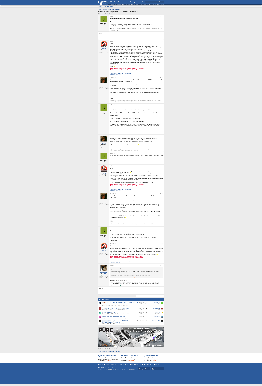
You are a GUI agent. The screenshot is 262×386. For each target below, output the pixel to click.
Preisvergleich (133, 2)
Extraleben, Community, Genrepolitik (118, 305)
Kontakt (105, 369)
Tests (115, 2)
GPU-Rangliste (153, 4)
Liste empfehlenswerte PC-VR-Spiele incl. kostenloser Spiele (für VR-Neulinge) (116, 321)
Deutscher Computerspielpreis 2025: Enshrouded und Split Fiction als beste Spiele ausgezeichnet (120, 303)
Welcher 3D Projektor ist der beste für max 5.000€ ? (116, 308)
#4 (162, 104)
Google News (130, 364)
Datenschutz (100, 370)
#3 (162, 77)
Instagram (138, 364)
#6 (162, 153)
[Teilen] (160, 16)
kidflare (103, 309)
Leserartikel (106, 6)
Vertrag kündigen (125, 369)
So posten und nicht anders (115, 74)
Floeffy (159, 322)
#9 (162, 228)
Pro (105, 273)
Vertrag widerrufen (117, 369)
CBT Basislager (128, 73)
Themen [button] (120, 2)
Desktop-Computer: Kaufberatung (120, 313)
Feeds (101, 364)
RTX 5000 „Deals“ (126, 4)
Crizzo (103, 305)
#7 (162, 165)
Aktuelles (100, 6)
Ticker (111, 2)
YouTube (157, 364)
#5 (162, 136)
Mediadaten (110, 369)
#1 (162, 16)
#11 (162, 265)
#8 (162, 193)
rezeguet (104, 318)
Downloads (126, 2)
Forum (140, 2)
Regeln (111, 6)
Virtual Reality (117, 323)
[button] (103, 6)
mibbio (159, 303)
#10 (162, 243)
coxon (159, 317)
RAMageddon (118, 4)
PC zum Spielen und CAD (109, 312)
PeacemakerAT (157, 313)
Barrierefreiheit (132, 369)
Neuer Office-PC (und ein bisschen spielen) (113, 316)
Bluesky (114, 364)
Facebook (121, 364)
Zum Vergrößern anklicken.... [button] (136, 277)
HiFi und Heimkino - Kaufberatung (119, 309)
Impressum (100, 369)
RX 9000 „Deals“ (135, 4)
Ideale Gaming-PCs (144, 4)
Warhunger (104, 313)
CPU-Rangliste (161, 4)
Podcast (112, 4)
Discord (107, 364)
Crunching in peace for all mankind (116, 73)
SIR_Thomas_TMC (105, 323)
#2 (162, 41)
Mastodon (146, 364)
